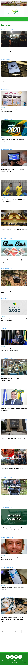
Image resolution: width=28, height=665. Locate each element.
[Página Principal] (14, 12)
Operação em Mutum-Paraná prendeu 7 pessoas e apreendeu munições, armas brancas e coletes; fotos (13, 290)
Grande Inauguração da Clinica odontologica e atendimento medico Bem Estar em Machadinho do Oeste (13, 260)
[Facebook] (8, 657)
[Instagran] (16, 657)
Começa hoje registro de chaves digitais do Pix (13, 438)
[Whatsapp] (20, 657)
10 (23, 631)
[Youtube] (12, 657)
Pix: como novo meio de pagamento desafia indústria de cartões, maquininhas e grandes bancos (12, 619)
